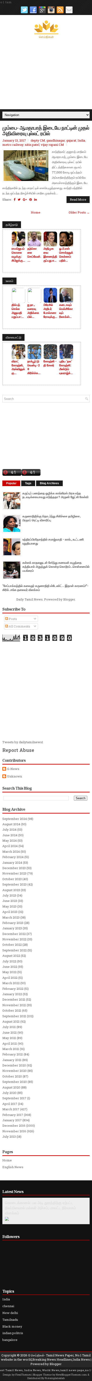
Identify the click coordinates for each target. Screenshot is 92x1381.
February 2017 (12, 1115)
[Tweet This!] (19, 199)
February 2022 (12, 989)
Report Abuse (18, 750)
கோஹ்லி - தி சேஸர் (50, 363)
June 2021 (9, 1032)
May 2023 (9, 906)
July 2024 (9, 829)
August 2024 (11, 824)
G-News (13, 769)
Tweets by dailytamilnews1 (22, 742)
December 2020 (14, 1065)
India (81, 140)
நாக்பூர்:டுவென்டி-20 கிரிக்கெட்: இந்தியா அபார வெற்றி (34, 367)
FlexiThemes (23, 1374)
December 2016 (13, 1125)
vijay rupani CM (52, 145)
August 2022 (11, 955)
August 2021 (11, 1021)
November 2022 (14, 939)
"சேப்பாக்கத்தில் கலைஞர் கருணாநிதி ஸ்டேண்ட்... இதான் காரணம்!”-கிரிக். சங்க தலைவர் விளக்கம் (45, 588)
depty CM (38, 140)
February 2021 (12, 1054)
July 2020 (9, 1093)
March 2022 (11, 983)
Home (35, 212)
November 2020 (14, 1071)
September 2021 (14, 1016)
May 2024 (9, 840)
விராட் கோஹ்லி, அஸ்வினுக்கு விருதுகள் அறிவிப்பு (18, 367)
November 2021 (14, 1005)
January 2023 (12, 928)
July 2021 (9, 1027)
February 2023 (12, 923)
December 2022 (14, 934)
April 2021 (9, 1043)
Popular (11, 483)
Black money (12, 1326)
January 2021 (11, 1060)
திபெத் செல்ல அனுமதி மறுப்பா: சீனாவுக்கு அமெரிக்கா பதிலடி (18, 311)
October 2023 (12, 879)
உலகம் (9, 281)
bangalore (9, 1340)
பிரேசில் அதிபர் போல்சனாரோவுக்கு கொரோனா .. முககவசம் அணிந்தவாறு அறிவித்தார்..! (50, 311)
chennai (8, 1306)
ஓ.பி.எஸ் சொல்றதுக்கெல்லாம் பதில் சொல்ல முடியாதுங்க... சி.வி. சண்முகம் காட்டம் (66, 255)
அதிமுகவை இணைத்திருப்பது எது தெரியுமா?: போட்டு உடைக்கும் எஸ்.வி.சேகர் (50, 255)
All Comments (19, 626)
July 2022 (9, 961)
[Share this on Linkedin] (35, 199)
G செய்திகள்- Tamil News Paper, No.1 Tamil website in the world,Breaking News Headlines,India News (46, 1357)
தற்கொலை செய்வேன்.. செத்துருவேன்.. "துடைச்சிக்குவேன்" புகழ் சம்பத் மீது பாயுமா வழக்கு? (34, 255)
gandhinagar (55, 140)
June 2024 (9, 835)
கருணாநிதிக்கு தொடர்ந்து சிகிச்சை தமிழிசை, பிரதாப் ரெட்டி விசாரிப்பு (51, 518)
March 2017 (10, 1109)
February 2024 (13, 857)
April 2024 (10, 846)
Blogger (69, 599)
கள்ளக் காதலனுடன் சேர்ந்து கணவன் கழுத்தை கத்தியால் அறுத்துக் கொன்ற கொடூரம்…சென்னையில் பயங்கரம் (56, 566)
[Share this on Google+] (25, 199)
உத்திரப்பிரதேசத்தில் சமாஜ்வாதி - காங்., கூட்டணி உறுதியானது (53, 541)
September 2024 (14, 819)
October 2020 (12, 1076)
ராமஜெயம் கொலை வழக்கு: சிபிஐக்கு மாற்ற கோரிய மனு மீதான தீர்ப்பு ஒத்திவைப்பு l (18, 255)
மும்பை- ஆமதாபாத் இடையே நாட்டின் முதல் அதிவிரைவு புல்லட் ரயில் (45, 130)
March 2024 (11, 851)
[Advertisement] (46, 74)
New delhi (10, 1313)
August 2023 (11, 890)
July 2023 (9, 895)
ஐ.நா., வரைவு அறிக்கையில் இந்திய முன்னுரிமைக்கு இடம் (33, 311)
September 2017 (14, 1098)
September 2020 (14, 1082)
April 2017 (9, 1104)
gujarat (71, 140)
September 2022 (14, 950)
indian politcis (12, 1333)
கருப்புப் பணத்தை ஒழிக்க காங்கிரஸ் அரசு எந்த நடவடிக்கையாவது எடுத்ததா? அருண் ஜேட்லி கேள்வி (55, 495)
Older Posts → (79, 212)
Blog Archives (49, 483)
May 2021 (9, 1038)
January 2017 (12, 1120)
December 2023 (14, 868)
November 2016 (14, 1131)
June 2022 (9, 966)
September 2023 (14, 884)
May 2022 (9, 972)
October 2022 (12, 944)
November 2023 (14, 873)
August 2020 (11, 1087)
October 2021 (11, 1010)
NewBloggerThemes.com (71, 1374)
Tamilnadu (10, 1319)
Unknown (14, 776)
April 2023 (9, 912)
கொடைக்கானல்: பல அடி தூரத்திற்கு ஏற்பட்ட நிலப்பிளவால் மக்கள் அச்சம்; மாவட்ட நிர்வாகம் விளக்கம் (40, 1207)
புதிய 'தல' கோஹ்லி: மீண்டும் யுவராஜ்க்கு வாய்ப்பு (66, 367)
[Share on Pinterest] (30, 199)
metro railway (12, 145)
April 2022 (9, 978)
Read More (78, 199)
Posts (12, 619)
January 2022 (12, 994)
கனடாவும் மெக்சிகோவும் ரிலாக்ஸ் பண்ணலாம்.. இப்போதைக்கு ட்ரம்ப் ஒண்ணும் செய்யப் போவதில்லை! (66, 311)
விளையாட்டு (13, 337)
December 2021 (13, 999)
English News (12, 1167)
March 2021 (10, 1049)
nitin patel (32, 145)
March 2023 (11, 917)
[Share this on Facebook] (15, 199)
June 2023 (9, 901)
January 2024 (12, 862)
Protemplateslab (55, 1378)
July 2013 (9, 1136)
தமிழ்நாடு (12, 224)
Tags (28, 483)
